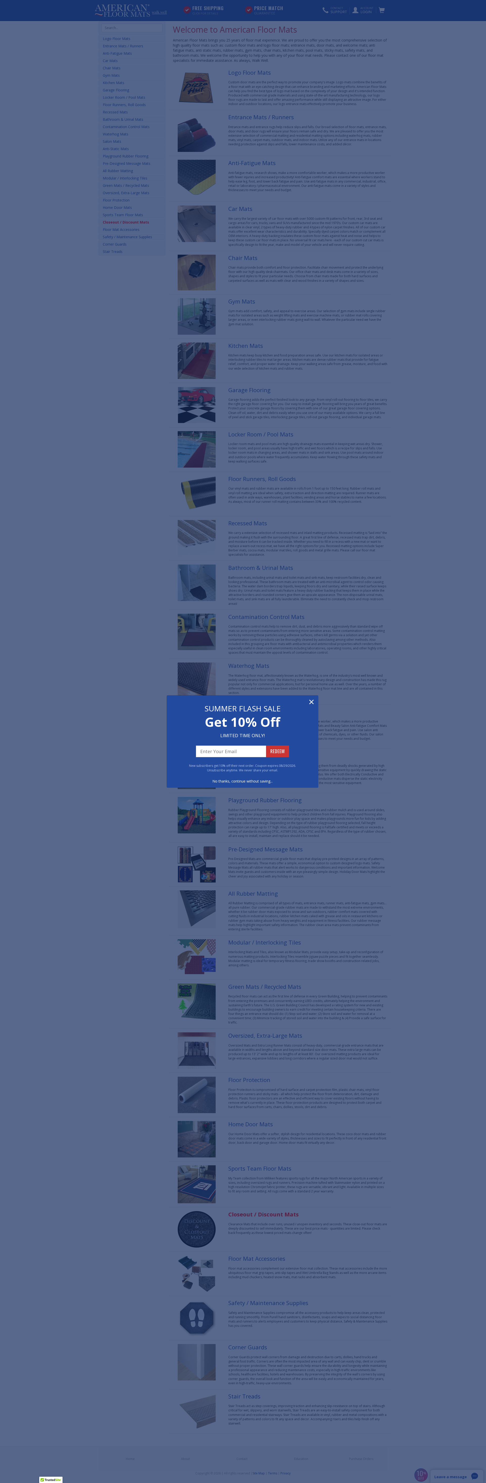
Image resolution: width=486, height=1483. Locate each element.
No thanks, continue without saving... (242, 781)
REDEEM (277, 751)
